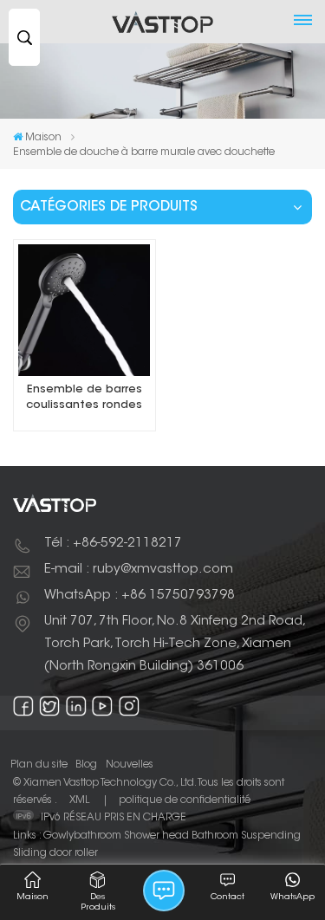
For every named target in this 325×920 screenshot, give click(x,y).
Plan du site (39, 765)
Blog (86, 765)
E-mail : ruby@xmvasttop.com (138, 569)
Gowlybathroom (82, 836)
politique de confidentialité (184, 800)
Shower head (156, 836)
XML (79, 800)
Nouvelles (129, 765)
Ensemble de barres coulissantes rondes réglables (84, 399)
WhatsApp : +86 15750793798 (139, 595)
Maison (43, 138)
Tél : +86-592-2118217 (113, 543)
